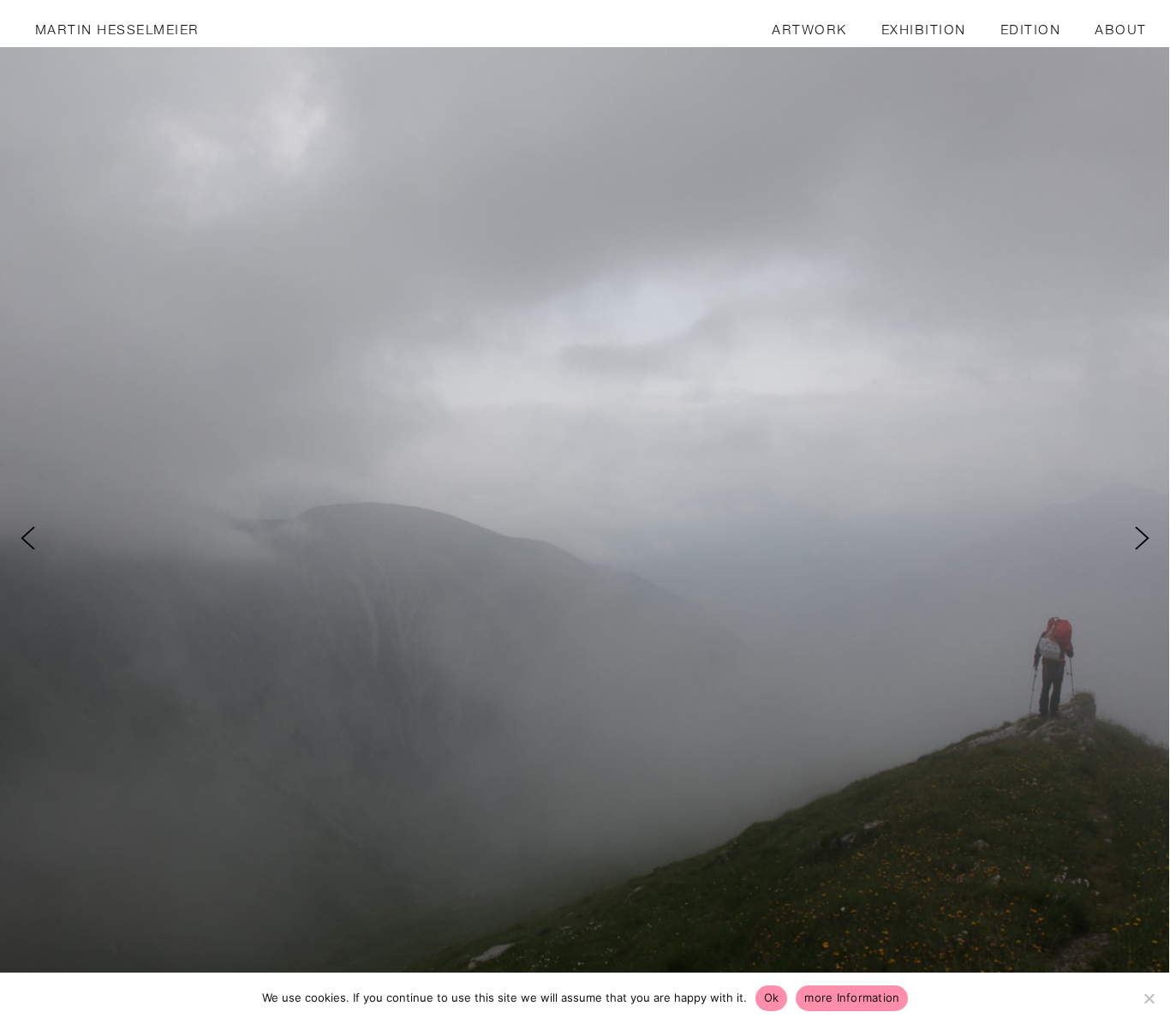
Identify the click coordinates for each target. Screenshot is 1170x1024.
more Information (851, 997)
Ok (771, 997)
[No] (1148, 998)
